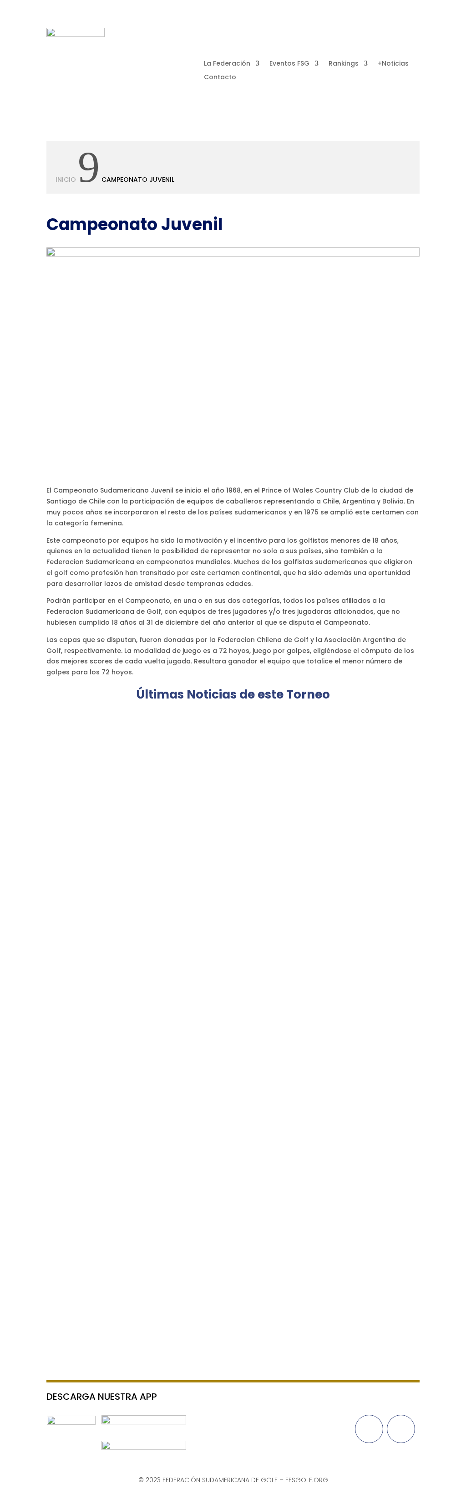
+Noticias (393, 64)
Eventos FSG (289, 64)
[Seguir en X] (394, 35)
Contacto (220, 78)
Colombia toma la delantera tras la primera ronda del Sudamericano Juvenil (213, 1157)
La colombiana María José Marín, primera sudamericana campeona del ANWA (216, 743)
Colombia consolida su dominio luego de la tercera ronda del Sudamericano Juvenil (227, 944)
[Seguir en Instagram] (412, 35)
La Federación (227, 64)
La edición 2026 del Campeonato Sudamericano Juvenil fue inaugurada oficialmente (229, 1268)
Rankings (344, 64)
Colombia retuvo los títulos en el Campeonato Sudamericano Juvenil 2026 (209, 844)
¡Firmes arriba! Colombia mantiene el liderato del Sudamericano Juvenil (202, 1056)
